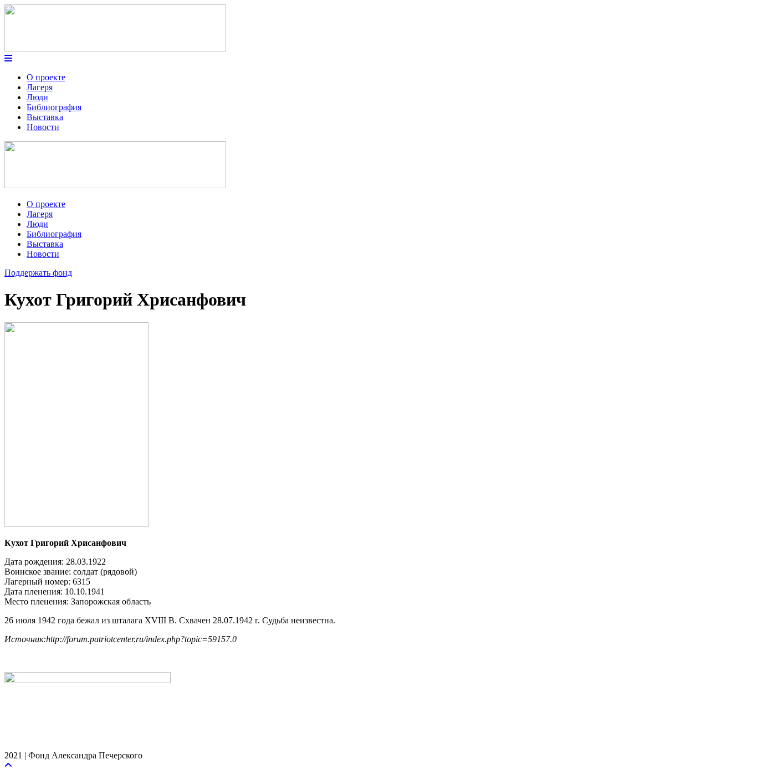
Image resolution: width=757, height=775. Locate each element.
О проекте (46, 77)
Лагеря (40, 87)
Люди (37, 97)
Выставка (45, 117)
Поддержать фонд (38, 272)
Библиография (54, 107)
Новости (43, 127)
